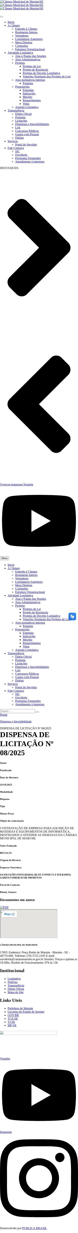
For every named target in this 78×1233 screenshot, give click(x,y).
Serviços (13, 141)
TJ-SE (11, 1022)
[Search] (37, 712)
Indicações (29, 93)
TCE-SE (13, 1018)
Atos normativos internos (30, 79)
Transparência (16, 110)
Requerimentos (32, 100)
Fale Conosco (16, 148)
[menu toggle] (1, 16)
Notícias (12, 982)
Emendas (28, 90)
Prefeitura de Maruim (20, 1008)
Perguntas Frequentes (28, 158)
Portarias (28, 83)
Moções (27, 96)
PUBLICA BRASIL (34, 1228)
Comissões (21, 45)
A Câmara (14, 25)
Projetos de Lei (32, 66)
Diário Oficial (23, 114)
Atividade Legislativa (20, 52)
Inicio (11, 22)
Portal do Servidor (26, 144)
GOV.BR (13, 1015)
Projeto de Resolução (35, 69)
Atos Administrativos (27, 59)
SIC (17, 151)
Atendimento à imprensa (29, 161)
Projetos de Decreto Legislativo (41, 73)
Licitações (21, 120)
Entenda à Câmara (26, 28)
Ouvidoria (21, 154)
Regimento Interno (26, 32)
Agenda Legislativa (26, 107)
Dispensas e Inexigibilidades (32, 124)
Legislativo (14, 978)
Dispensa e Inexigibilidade (16, 721)
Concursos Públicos (27, 131)
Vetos (26, 103)
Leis (17, 127)
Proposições (22, 86)
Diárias (19, 137)
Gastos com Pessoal (27, 134)
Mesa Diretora (23, 42)
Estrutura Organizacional (30, 49)
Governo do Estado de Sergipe (26, 1011)
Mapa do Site (15, 992)
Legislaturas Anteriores (29, 39)
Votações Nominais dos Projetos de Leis (47, 76)
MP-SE (12, 1025)
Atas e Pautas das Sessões (30, 56)
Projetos (20, 62)
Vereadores (21, 35)
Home (3, 714)
